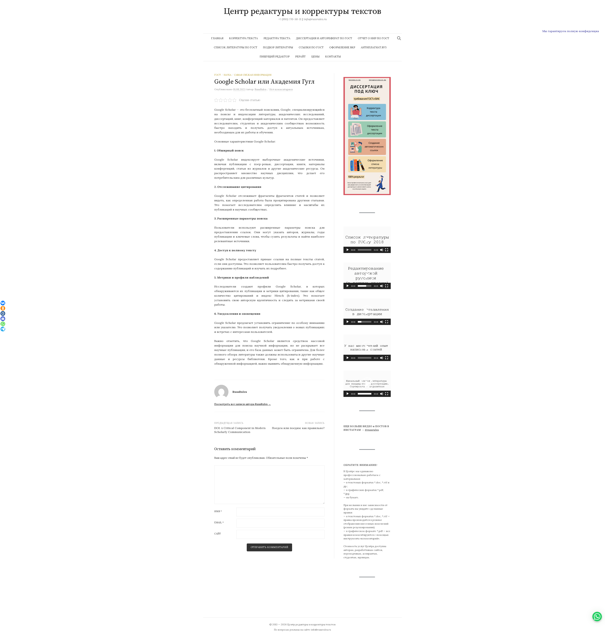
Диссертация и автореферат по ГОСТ (324, 38)
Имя (218, 511)
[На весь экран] (386, 249)
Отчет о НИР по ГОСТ (373, 38)
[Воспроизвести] (347, 249)
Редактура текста (277, 38)
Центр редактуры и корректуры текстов (302, 11)
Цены (315, 56)
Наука (227, 74)
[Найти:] (399, 38)
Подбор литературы (278, 47)
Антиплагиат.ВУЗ (373, 47)
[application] (367, 239)
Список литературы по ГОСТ (235, 47)
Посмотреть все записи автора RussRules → (242, 404)
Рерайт (300, 56)
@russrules (372, 429)
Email (219, 522)
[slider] (364, 250)
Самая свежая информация (252, 74)
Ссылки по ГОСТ (311, 47)
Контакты (333, 56)
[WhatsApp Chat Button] (597, 616)
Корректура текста (243, 38)
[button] (367, 239)
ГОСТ (217, 74)
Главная (217, 38)
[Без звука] (381, 249)
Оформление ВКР (342, 47)
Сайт (217, 534)
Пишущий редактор (275, 56)
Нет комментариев (281, 89)
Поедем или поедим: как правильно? (298, 428)
